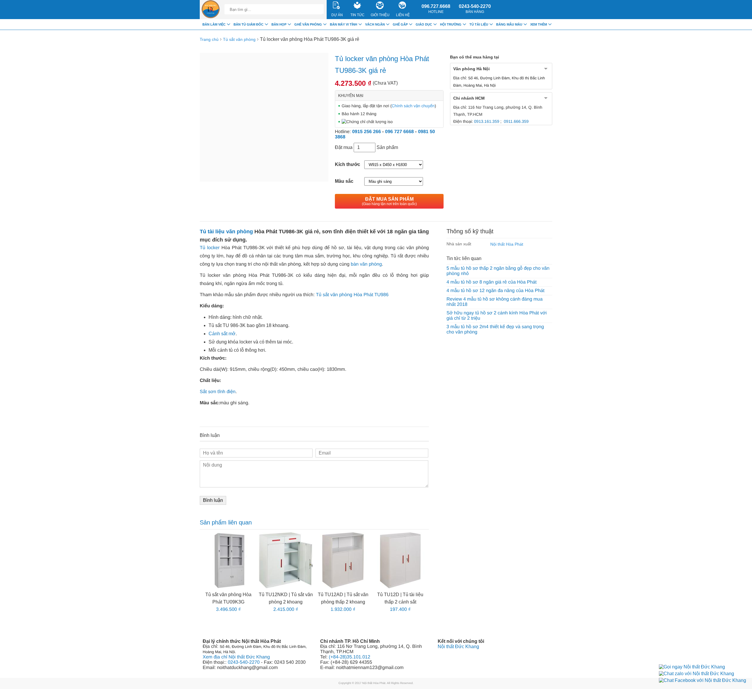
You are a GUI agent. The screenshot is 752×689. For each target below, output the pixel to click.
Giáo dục (424, 24)
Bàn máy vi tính (343, 24)
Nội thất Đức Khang (458, 646)
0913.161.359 (486, 121)
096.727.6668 (436, 9)
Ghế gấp (400, 24)
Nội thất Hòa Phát (506, 244)
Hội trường (450, 24)
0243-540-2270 (475, 9)
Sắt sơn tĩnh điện (218, 391)
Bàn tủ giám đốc (248, 24)
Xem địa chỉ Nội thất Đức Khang (236, 657)
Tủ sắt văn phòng (239, 39)
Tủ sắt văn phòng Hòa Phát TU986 (352, 294)
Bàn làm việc (214, 24)
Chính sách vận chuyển (413, 105)
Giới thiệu (380, 15)
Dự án (337, 15)
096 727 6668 (399, 131)
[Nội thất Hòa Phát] (210, 9)
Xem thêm (538, 24)
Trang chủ (209, 39)
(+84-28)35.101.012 (349, 657)
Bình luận (213, 500)
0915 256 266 (366, 131)
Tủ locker (210, 247)
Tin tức (357, 15)
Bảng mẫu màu (509, 24)
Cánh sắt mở (222, 333)
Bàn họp (278, 24)
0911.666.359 (516, 121)
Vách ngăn (375, 24)
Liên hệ (403, 15)
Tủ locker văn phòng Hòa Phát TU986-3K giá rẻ (309, 39)
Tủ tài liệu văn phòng (226, 231)
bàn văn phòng (366, 264)
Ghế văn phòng (308, 24)
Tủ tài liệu (478, 24)
